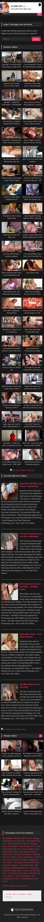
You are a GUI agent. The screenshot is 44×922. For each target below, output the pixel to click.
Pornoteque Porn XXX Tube (14, 841)
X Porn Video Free (25, 857)
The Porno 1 (9, 876)
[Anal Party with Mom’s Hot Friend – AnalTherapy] (9, 499)
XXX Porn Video (20, 860)
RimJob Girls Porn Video (18, 844)
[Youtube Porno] (22, 910)
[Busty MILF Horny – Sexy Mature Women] (9, 650)
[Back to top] (37, 915)
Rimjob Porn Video (10, 852)
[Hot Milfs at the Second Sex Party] (9, 700)
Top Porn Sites (8, 886)
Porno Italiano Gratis (31, 849)
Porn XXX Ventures (10, 865)
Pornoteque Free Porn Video (14, 838)
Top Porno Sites (26, 865)
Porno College (33, 838)
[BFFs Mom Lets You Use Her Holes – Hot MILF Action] (9, 599)
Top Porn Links (22, 886)
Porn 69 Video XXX (27, 846)
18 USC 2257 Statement (16, 894)
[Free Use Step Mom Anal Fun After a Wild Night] (9, 549)
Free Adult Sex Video (22, 854)
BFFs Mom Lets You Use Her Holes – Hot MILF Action (30, 586)
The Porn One (35, 873)
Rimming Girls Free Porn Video (26, 862)
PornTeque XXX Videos (17, 873)
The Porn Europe (23, 876)
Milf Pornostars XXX (20, 868)
